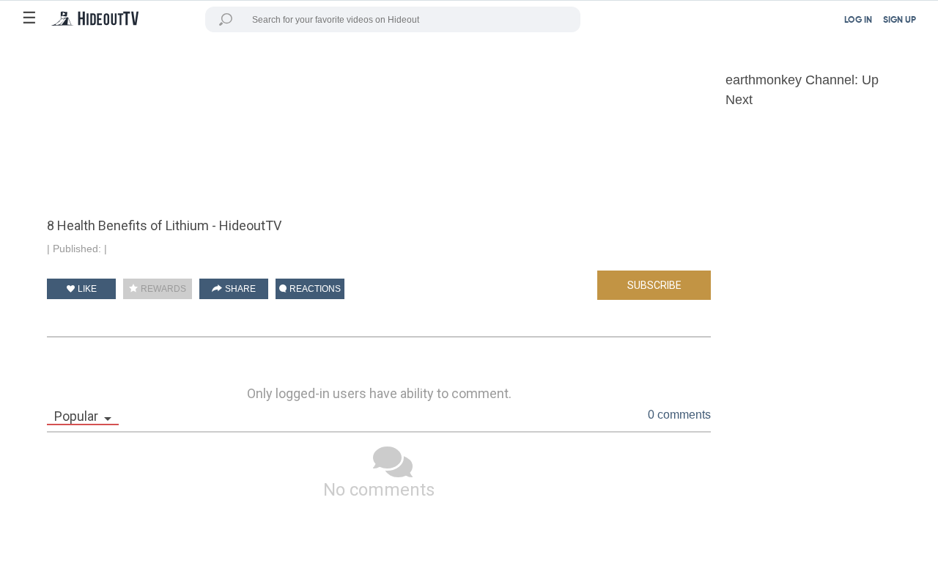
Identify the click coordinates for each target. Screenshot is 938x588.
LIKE (86, 289)
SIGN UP (899, 20)
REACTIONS (314, 289)
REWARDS (162, 289)
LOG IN (858, 20)
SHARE (239, 289)
